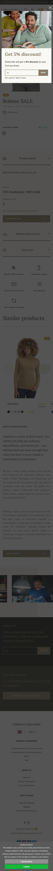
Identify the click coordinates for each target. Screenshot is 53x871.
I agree (26, 866)
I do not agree (26, 861)
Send (43, 73)
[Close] (49, 7)
